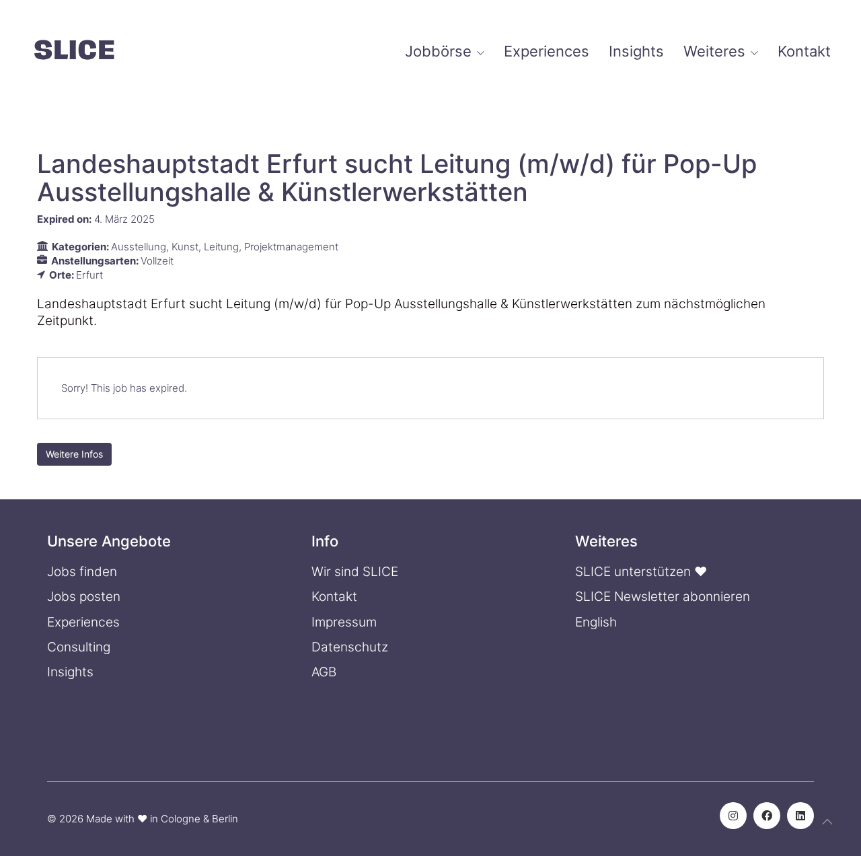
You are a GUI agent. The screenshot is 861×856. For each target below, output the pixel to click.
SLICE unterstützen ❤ (641, 571)
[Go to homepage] (74, 52)
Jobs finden (82, 571)
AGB (323, 672)
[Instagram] (733, 815)
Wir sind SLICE (354, 571)
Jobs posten (83, 596)
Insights (70, 672)
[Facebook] (766, 815)
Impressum (344, 622)
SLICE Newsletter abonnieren (662, 596)
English (596, 622)
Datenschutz (349, 647)
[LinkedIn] (800, 815)
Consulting (78, 647)
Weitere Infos (74, 454)
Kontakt (334, 596)
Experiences (83, 622)
